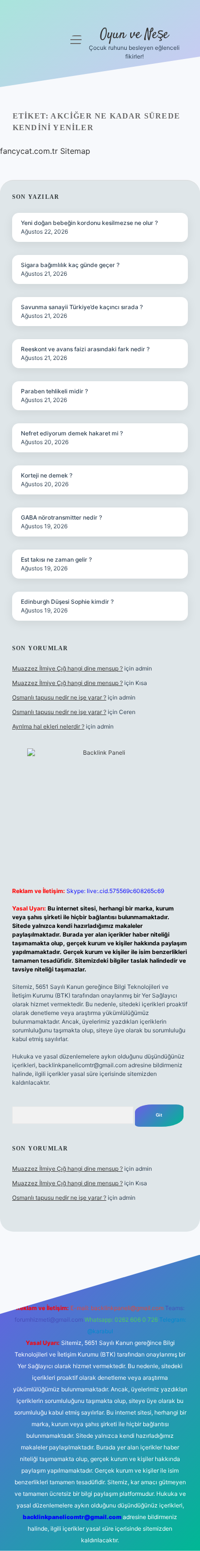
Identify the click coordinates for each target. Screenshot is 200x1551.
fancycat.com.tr (29, 151)
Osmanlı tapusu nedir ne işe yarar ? (59, 697)
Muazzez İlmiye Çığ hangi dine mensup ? (67, 668)
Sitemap (75, 151)
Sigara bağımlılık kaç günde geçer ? (70, 264)
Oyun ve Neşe (134, 35)
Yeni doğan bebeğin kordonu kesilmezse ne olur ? (89, 222)
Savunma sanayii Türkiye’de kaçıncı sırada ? (82, 307)
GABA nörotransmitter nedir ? (61, 517)
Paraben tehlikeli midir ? (54, 391)
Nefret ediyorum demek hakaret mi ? (72, 433)
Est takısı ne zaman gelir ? (56, 559)
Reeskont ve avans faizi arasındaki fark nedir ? (85, 349)
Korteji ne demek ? (46, 475)
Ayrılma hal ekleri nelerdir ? (48, 726)
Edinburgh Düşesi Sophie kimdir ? (67, 601)
